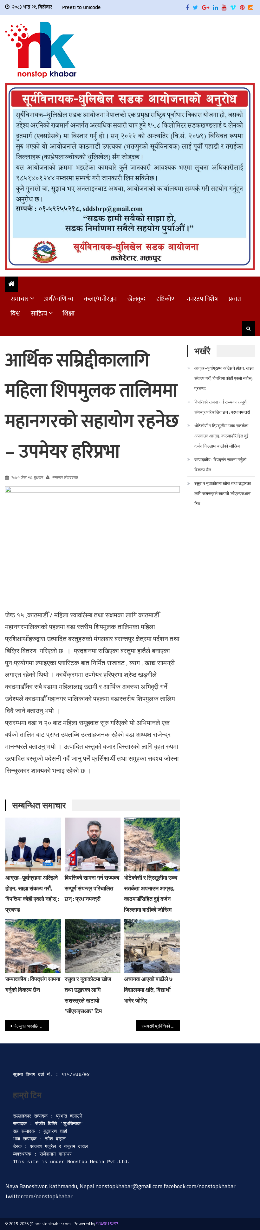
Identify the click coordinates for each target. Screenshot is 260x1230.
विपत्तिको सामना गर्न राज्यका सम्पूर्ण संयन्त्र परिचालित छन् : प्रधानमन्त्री (92, 888)
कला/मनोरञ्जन (100, 298)
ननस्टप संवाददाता (65, 477)
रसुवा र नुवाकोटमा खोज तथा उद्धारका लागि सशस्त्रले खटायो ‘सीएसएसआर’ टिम (222, 493)
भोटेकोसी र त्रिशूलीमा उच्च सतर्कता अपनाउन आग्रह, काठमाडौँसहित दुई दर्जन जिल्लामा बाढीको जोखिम (221, 435)
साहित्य (39, 313)
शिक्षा (68, 313)
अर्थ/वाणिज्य (58, 298)
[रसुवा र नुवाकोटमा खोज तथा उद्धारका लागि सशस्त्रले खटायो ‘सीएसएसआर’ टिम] (92, 946)
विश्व (15, 313)
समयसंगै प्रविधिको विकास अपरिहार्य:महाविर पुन (160, 1026)
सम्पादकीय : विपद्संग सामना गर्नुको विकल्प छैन (220, 464)
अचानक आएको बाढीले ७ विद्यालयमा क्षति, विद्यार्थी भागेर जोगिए (148, 990)
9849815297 (107, 1223)
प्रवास (235, 298)
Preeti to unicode (81, 7)
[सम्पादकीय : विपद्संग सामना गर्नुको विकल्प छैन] (33, 946)
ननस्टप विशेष (202, 298)
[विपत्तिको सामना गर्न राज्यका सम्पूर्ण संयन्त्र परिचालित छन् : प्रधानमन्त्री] (92, 844)
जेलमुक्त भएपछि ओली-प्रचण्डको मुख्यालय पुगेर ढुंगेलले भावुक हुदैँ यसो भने (31, 1026)
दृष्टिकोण (166, 298)
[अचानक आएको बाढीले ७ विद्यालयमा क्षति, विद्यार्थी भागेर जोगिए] (152, 946)
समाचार (19, 298)
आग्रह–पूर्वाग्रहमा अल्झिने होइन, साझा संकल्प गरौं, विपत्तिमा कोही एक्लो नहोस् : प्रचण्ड (224, 378)
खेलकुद (136, 298)
